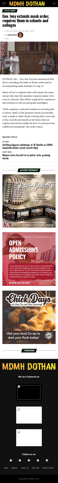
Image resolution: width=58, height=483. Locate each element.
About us (25, 468)
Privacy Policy (48, 468)
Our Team (35, 468)
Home (6, 468)
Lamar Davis (12, 35)
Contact (14, 468)
